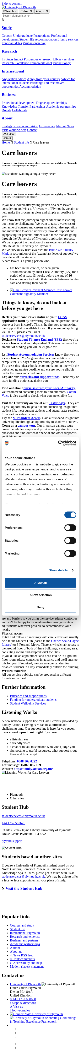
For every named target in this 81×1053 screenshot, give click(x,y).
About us (16, 951)
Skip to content (11, 3)
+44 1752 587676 (13, 823)
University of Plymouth (25, 984)
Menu (26, 11)
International (13, 71)
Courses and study (22, 925)
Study (7, 28)
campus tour (26, 425)
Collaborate (19, 110)
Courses (7, 35)
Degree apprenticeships (51, 102)
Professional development (18, 102)
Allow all (40, 582)
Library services (68, 39)
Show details (58, 570)
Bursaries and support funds (28, 696)
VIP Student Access (26, 418)
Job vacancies (20, 1010)
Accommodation (46, 39)
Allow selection (40, 595)
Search (9, 11)
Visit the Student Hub (24, 888)
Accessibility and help (26, 963)
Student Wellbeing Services (28, 703)
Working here (17, 130)
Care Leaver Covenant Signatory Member (41, 292)
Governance (47, 126)
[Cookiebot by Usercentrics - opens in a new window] (58, 443)
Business (9, 94)
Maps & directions (23, 1003)
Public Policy (62, 63)
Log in (42, 11)
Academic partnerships (61, 106)
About (7, 118)
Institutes (7, 59)
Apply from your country (43, 79)
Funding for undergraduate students (33, 699)
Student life (26, 39)
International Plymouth (25, 933)
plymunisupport (12, 841)
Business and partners (24, 940)
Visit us (16, 1006)
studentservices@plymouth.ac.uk (23, 336)
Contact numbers (22, 959)
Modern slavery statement (27, 966)
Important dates (12, 43)
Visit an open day (34, 43)
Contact (32, 130)
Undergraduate (23, 35)
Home (6, 142)
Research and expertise (25, 936)
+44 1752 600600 (23, 999)
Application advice (14, 79)
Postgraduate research (38, 59)
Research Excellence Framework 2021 (27, 63)
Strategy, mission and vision (20, 126)
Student (9, 134)
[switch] (70, 527)
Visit (5, 130)
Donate (6, 110)
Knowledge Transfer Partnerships (23, 106)
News (70, 126)
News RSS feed (21, 955)
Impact (18, 59)
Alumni (61, 126)
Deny (40, 607)
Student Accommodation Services (30, 354)
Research (9, 51)
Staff (7, 138)
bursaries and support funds (39, 377)
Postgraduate (41, 35)
